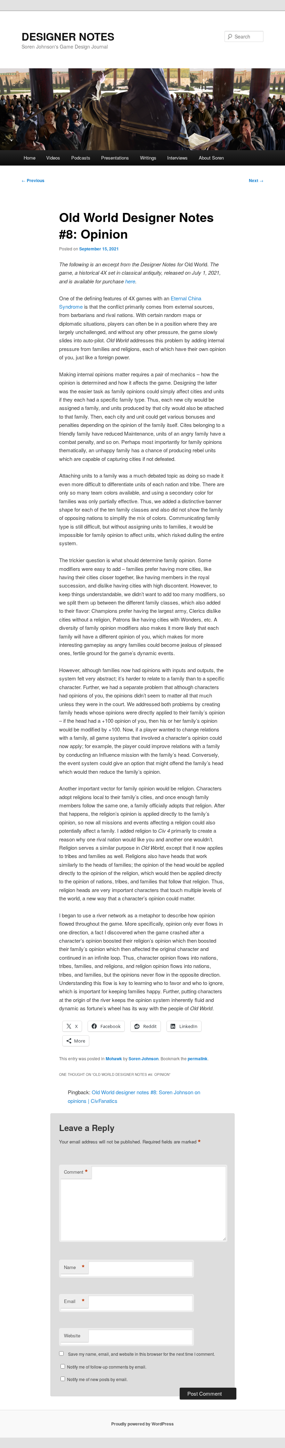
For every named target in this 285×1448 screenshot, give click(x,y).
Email (74, 1301)
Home (29, 157)
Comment (76, 1171)
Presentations (115, 157)
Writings (148, 157)
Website (72, 1335)
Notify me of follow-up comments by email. (106, 1367)
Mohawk (114, 1058)
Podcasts (80, 157)
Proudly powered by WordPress (142, 1424)
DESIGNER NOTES (68, 36)
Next (256, 180)
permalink (197, 1058)
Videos (53, 157)
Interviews (177, 157)
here (130, 281)
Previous (33, 180)
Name (74, 1267)
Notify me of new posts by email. (97, 1379)
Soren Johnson (143, 1058)
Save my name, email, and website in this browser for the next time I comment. (141, 1354)
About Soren (211, 157)
